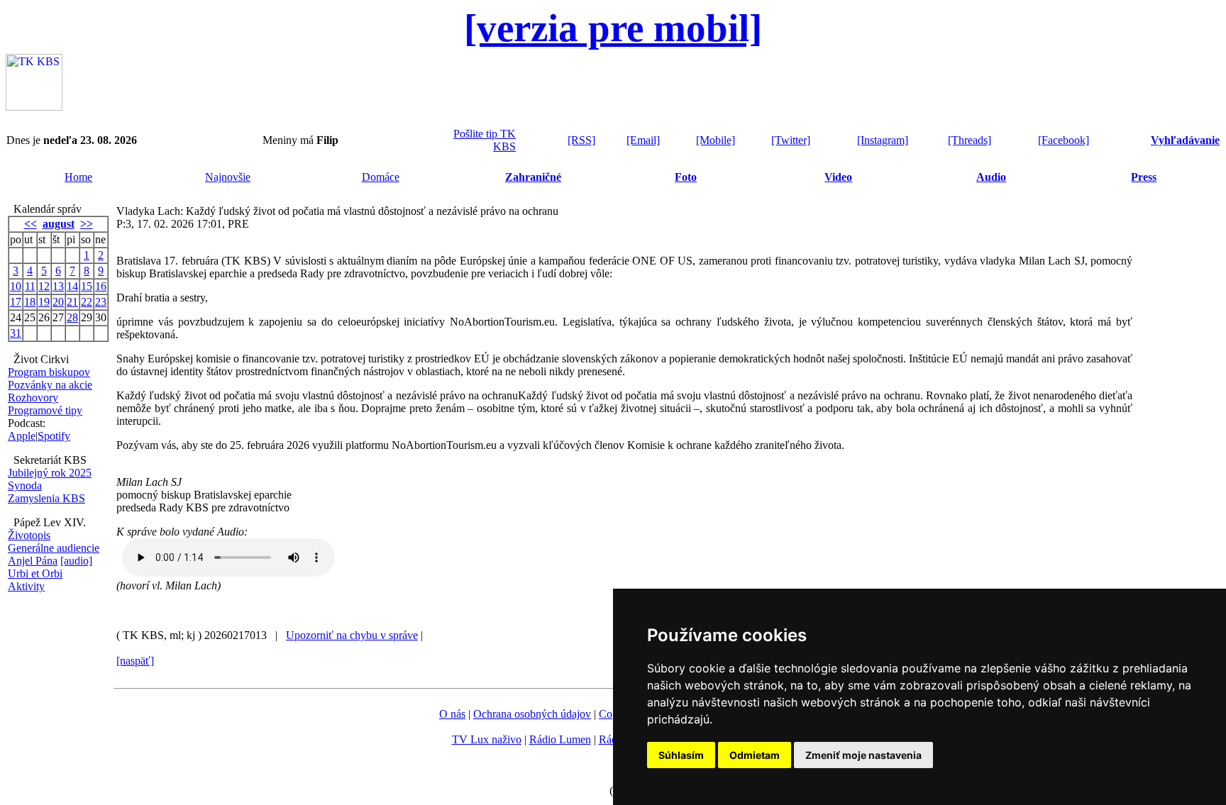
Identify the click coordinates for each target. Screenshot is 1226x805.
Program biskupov (49, 372)
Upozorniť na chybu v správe (352, 635)
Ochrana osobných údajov (532, 714)
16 (100, 286)
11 (30, 286)
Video (838, 177)
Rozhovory (33, 398)
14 (72, 286)
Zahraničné (533, 177)
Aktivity (26, 586)
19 (44, 302)
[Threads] (969, 140)
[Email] (643, 140)
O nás (452, 714)
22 (86, 302)
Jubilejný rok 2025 (50, 473)
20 (58, 302)
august (58, 224)
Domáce (380, 177)
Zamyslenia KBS (46, 498)
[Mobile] (715, 140)
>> (86, 224)
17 (15, 302)
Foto (686, 177)
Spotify (54, 436)
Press (1143, 177)
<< (30, 224)
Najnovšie (227, 177)
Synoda (25, 485)
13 (58, 286)
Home (78, 177)
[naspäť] (135, 661)
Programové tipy (45, 410)
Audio (991, 177)
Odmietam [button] (754, 755)
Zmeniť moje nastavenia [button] (863, 755)
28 (72, 317)
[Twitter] (790, 140)
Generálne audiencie (53, 548)
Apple (21, 436)
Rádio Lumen (560, 739)
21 (72, 302)
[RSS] (581, 140)
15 (86, 286)
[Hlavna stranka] (34, 107)
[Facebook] (1063, 140)
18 (29, 302)
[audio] (76, 561)
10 (15, 286)
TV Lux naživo (486, 739)
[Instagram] (882, 140)
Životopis (29, 535)
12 (44, 286)
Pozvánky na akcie (50, 385)
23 (100, 302)
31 (15, 333)
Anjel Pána (32, 561)
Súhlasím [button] (681, 755)
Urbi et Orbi (35, 573)
